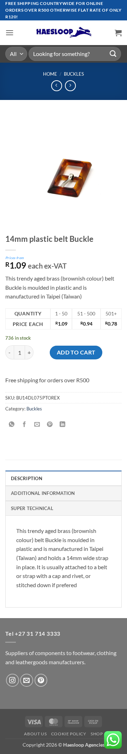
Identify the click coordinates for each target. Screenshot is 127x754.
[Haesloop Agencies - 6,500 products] (63, 32)
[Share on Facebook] (24, 425)
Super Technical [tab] (32, 508)
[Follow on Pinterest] (41, 680)
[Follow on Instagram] (12, 680)
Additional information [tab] (43, 493)
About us (35, 733)
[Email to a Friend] (37, 425)
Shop (97, 733)
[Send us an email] (26, 680)
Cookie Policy (68, 733)
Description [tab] (26, 478)
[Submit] (113, 54)
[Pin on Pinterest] (50, 425)
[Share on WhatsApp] (12, 425)
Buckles (74, 74)
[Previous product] (70, 85)
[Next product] (56, 85)
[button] (9, 32)
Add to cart (76, 352)
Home (50, 74)
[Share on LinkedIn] (62, 425)
